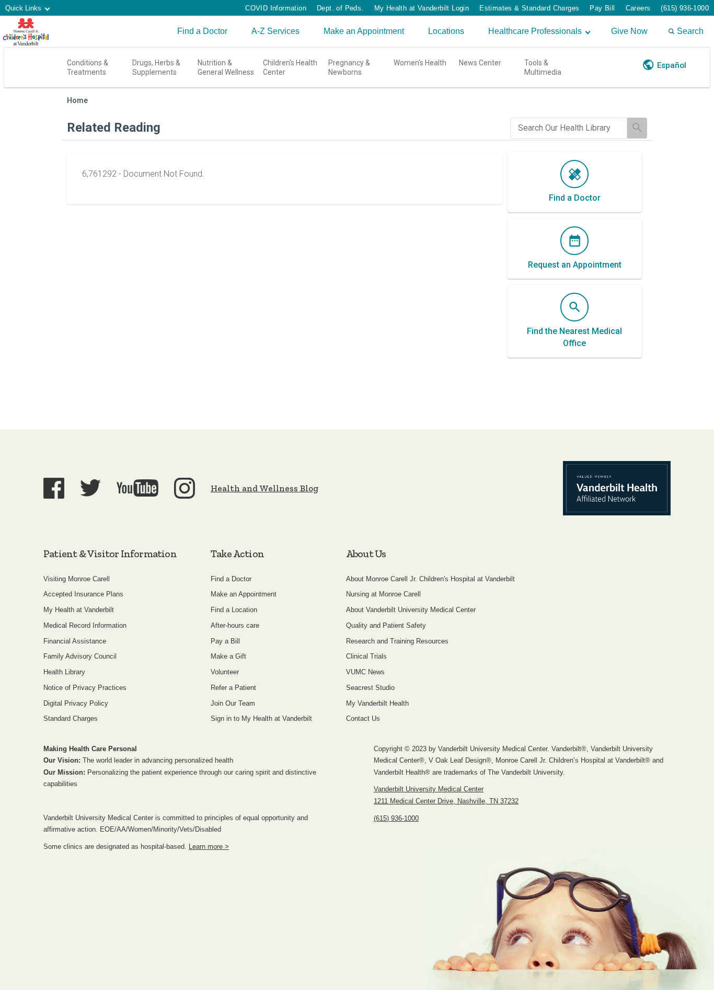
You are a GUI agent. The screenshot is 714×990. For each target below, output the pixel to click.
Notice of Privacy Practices (84, 688)
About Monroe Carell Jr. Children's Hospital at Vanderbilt (430, 579)
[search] (568, 128)
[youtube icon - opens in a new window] (137, 488)
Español (671, 65)
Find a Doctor (202, 31)
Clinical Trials (366, 656)
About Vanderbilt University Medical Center (411, 610)
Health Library (64, 672)
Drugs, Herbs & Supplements (156, 67)
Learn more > (209, 846)
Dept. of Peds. (340, 8)
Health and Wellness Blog (264, 488)
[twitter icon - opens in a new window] (90, 488)
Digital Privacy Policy (75, 703)
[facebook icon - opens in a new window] (53, 488)
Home (77, 100)
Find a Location (234, 610)
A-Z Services (275, 31)
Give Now (629, 31)
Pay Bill (602, 8)
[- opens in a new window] (617, 488)
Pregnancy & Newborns (349, 67)
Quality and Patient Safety (386, 625)
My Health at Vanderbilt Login (421, 8)
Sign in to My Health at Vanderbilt (261, 718)
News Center (480, 63)
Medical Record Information (84, 625)
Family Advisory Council (80, 656)
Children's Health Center (290, 67)
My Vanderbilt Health (377, 703)
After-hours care (235, 625)
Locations (446, 31)
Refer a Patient (233, 688)
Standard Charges (70, 718)
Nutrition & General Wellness (226, 67)
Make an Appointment (364, 31)
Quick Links (23, 8)
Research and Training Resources (397, 641)
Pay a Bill (225, 641)
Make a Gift (228, 656)
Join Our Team (233, 703)
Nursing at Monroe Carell (383, 594)
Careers (638, 8)
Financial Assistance (74, 641)
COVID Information (275, 8)
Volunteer (225, 672)
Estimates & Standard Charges (529, 8)
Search (690, 31)
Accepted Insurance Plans (83, 594)
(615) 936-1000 (685, 8)
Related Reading (113, 127)
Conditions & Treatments (87, 67)
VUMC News (365, 672)
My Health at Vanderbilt (78, 610)
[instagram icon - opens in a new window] (184, 488)
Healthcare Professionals (535, 31)
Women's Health (420, 63)
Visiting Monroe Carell (76, 579)
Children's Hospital (26, 31)
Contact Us (363, 718)
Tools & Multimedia (542, 67)
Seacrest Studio (370, 688)
